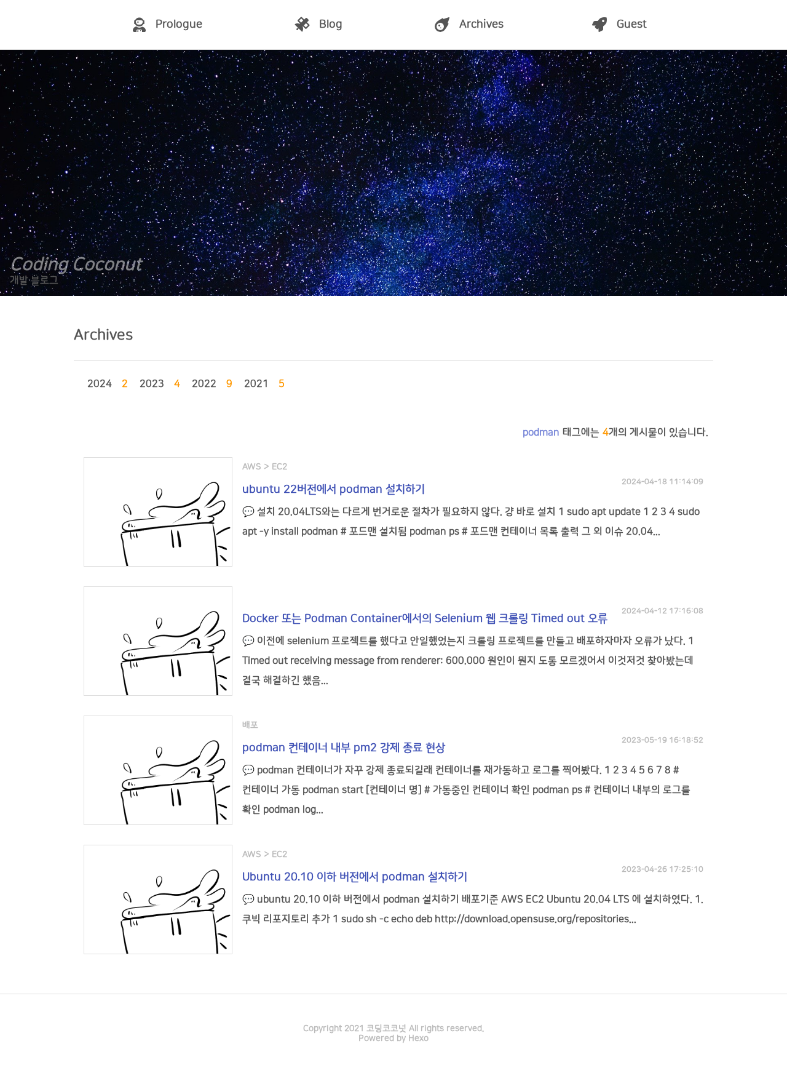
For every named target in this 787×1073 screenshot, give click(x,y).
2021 (258, 383)
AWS (251, 467)
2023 (154, 383)
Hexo (418, 1038)
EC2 (279, 467)
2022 (206, 383)
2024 (101, 383)
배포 (250, 725)
